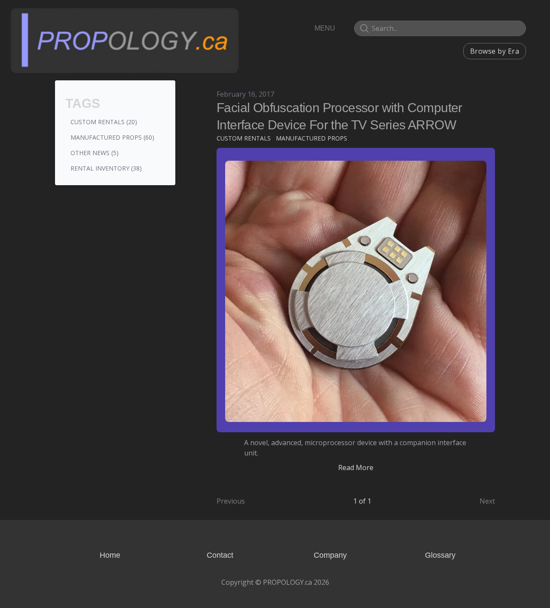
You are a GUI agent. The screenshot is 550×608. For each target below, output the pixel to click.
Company (330, 555)
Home (110, 555)
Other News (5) (94, 153)
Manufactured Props (311, 138)
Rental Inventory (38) (106, 168)
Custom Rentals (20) (103, 122)
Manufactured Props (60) (112, 137)
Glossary (440, 555)
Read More (355, 467)
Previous (231, 501)
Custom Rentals (244, 138)
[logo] (124, 40)
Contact (220, 555)
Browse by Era (494, 51)
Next (487, 501)
